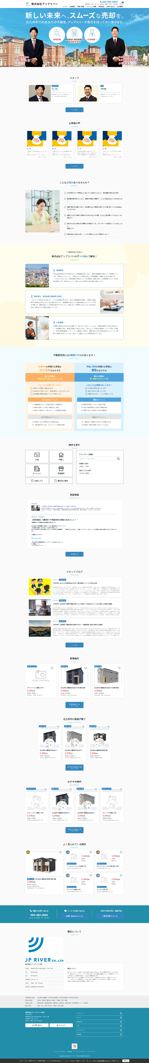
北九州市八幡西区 (84, 473)
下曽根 (58, 1000)
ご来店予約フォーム (110, 916)
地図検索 (31, 458)
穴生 (42, 1005)
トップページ (79, 1013)
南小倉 (50, 1005)
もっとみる (74, 166)
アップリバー (48, 542)
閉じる (126, 1060)
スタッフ (78, 1017)
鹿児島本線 (40, 1003)
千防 (62, 1000)
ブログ (78, 1026)
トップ (65, 6)
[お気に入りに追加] (52, 668)
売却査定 (101, 6)
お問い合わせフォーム (74, 916)
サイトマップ (91, 1051)
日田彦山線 (68, 1003)
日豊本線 (61, 1003)
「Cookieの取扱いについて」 (103, 1060)
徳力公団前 (61, 1005)
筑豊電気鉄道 (48, 1003)
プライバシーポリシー (80, 1051)
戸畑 (45, 1005)
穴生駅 (87, 466)
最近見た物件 (63, 481)
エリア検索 (31, 454)
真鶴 (66, 1000)
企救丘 (54, 1000)
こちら (45, 545)
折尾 (38, 1005)
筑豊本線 (55, 1003)
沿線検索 (42, 454)
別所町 (44, 1000)
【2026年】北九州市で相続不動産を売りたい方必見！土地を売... (58, 506)
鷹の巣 (49, 1000)
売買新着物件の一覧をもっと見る (74, 705)
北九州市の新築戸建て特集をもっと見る (74, 767)
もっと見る (74, 109)
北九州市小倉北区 (73, 997)
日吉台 (39, 1000)
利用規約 (70, 1051)
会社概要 (120, 6)
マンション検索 (91, 6)
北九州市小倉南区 (53, 997)
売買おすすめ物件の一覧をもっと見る (74, 830)
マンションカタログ (60, 1051)
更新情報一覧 (74, 554)
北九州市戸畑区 (63, 997)
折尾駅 (81, 466)
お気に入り (38, 481)
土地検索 (72, 6)
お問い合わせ (111, 6)
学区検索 (42, 458)
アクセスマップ (80, 1030)
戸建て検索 (80, 6)
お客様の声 (79, 1021)
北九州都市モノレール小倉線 (80, 1003)
